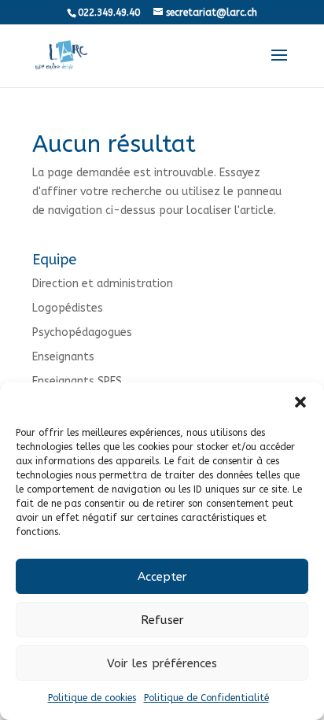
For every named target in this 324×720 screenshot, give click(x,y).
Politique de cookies (92, 697)
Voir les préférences (162, 663)
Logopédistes (67, 308)
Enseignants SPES (77, 381)
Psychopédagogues (82, 332)
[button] (300, 402)
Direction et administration (102, 283)
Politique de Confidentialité (206, 697)
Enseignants (63, 357)
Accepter (162, 577)
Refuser (162, 620)
